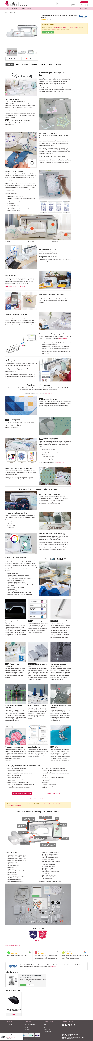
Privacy (45, 1027)
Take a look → (48, 393)
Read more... (53, 966)
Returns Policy (47, 1026)
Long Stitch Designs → (60, 462)
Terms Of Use (47, 1029)
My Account (9, 1024)
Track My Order (10, 1026)
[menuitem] (7, 8)
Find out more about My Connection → (15, 286)
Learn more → (38, 940)
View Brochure (31, 58)
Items (79, 4)
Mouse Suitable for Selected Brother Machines (14, 1010)
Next (38, 52)
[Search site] (58, 3)
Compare (45, 37)
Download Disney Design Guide (54, 793)
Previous (6, 52)
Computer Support (48, 1031)
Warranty (43, 64)
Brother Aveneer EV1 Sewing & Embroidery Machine (65, 27)
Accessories (25, 64)
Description (10, 64)
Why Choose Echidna (30, 1024)
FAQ (45, 1024)
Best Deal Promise (29, 1026)
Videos (17, 64)
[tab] (9, 64)
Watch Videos (14, 58)
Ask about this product (48, 32)
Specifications (34, 64)
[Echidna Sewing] (11, 3)
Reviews (51, 64)
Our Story (27, 1027)
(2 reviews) (48, 19)
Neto (72, 1038)
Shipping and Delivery (11, 1027)
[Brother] (83, 16)
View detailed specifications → (38, 798)
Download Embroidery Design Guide (22, 793)
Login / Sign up (83, 8)
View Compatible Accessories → (13, 945)
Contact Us (84, 1)
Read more (23, 984)
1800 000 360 (24, 5)
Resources (58, 64)
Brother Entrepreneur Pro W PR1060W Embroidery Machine (30, 976)
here (53, 29)
